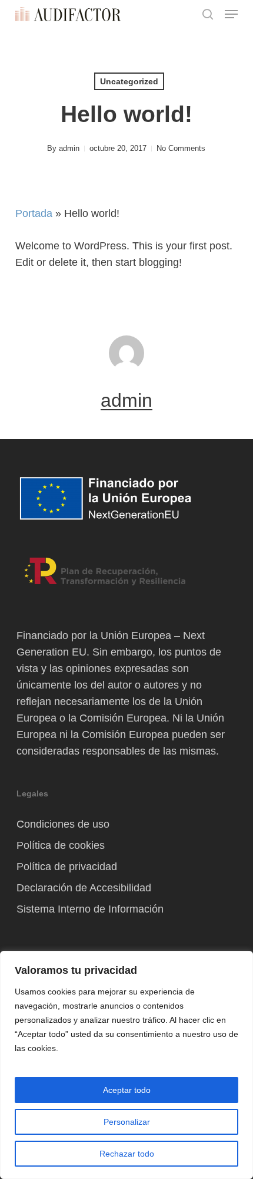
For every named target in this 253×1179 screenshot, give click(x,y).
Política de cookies (60, 845)
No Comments (181, 148)
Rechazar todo (126, 1153)
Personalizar (127, 1122)
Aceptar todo (127, 1090)
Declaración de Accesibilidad (83, 888)
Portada (33, 213)
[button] (231, 14)
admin (69, 148)
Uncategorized (129, 81)
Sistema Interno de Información (90, 909)
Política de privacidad (66, 866)
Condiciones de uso (62, 824)
